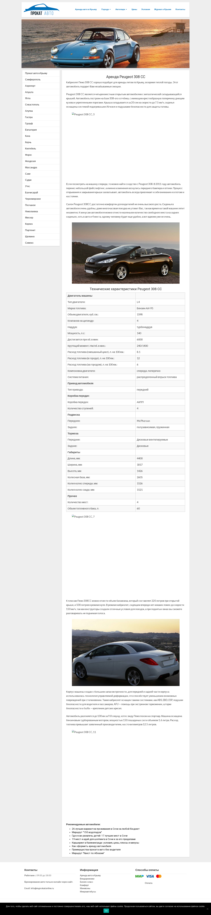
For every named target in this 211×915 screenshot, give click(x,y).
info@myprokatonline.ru (42, 888)
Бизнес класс (86, 881)
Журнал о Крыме (162, 9)
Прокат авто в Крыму (36, 73)
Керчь (28, 142)
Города (105, 9)
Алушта (29, 92)
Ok (106, 911)
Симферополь (32, 79)
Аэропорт (30, 85)
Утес (27, 186)
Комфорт (84, 885)
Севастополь (32, 104)
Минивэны (85, 888)
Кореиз (29, 223)
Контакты (180, 9)
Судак (28, 179)
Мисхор (29, 217)
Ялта (27, 98)
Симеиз (29, 242)
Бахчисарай (31, 192)
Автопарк (120, 9)
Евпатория (31, 129)
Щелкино (30, 236)
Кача (27, 135)
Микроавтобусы (88, 891)
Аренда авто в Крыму (86, 9)
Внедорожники (87, 878)
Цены (134, 9)
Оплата (148, 883)
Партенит (30, 230)
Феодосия (30, 161)
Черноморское (33, 198)
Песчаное (30, 205)
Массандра (31, 167)
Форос (28, 154)
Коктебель (30, 148)
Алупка (29, 110)
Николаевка (31, 211)
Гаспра (29, 117)
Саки (27, 173)
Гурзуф (29, 123)
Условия (145, 9)
